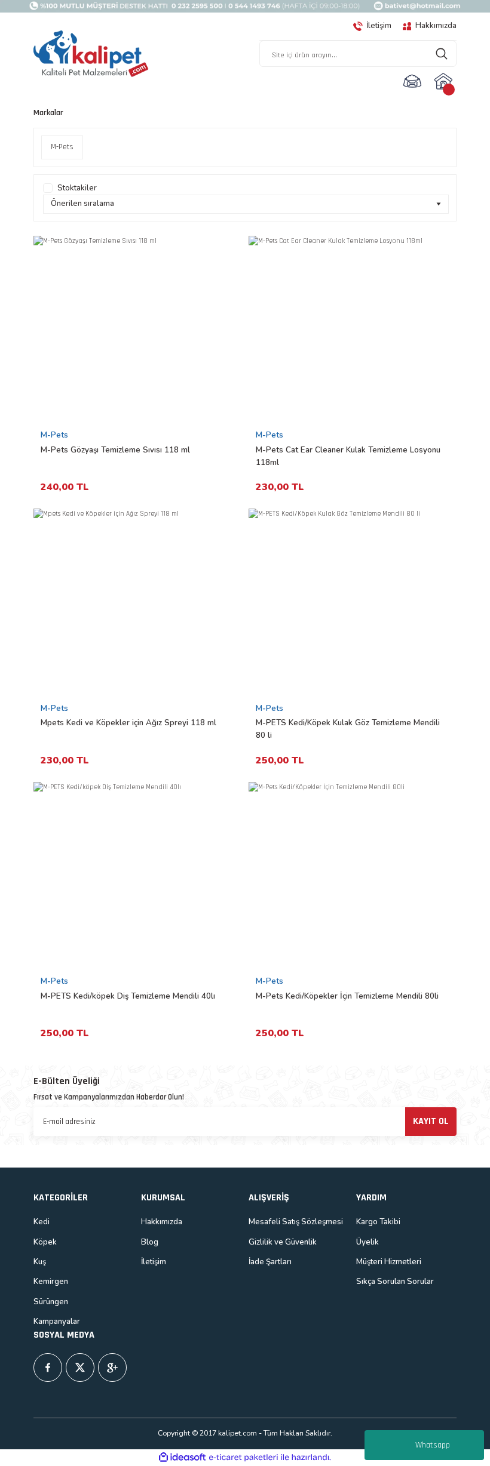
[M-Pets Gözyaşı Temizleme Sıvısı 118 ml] (137, 331)
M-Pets (54, 435)
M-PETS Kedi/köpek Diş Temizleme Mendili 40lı (128, 996)
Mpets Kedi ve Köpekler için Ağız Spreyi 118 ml (128, 722)
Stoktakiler (77, 188)
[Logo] (91, 54)
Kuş (39, 1261)
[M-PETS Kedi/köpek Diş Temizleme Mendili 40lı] (137, 877)
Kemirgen (50, 1281)
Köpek (45, 1242)
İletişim (153, 1261)
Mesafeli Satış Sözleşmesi (296, 1221)
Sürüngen (50, 1301)
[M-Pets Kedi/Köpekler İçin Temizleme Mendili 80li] (353, 877)
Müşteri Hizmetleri (388, 1261)
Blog (149, 1242)
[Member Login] (412, 81)
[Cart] (445, 81)
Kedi (41, 1221)
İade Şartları (270, 1261)
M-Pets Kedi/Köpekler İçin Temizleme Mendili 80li (347, 996)
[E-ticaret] (243, 1457)
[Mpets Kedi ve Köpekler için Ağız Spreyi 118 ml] (137, 603)
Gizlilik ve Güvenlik (283, 1242)
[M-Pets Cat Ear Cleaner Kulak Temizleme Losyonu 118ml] (353, 331)
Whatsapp (432, 1445)
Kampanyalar (56, 1321)
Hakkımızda (161, 1221)
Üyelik (367, 1242)
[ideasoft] (182, 1457)
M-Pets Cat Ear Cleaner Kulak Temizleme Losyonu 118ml (348, 456)
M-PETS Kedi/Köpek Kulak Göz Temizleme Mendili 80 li (348, 729)
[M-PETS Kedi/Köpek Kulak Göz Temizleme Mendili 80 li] (353, 603)
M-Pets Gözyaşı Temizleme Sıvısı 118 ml (115, 450)
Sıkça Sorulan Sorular (395, 1281)
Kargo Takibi (378, 1221)
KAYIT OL (431, 1121)
